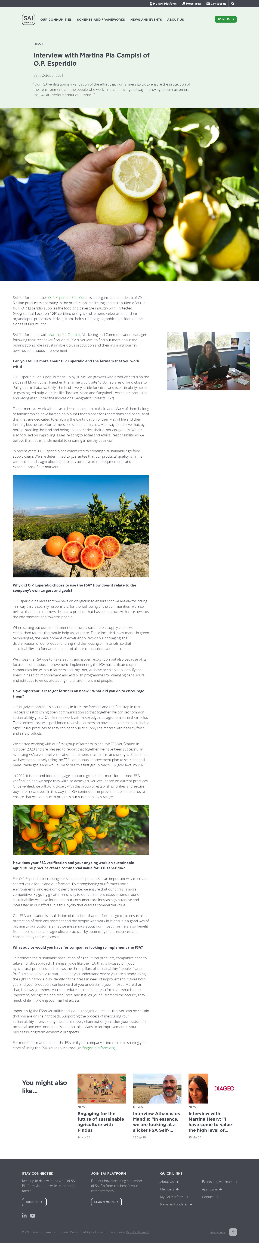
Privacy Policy (217, 1232)
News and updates (174, 1204)
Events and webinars (217, 1181)
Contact (208, 1197)
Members (167, 1189)
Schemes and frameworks (101, 19)
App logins (209, 1189)
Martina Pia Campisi (64, 334)
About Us (167, 1181)
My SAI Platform (165, 3)
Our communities (56, 19)
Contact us (218, 3)
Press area (193, 3)
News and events (146, 19)
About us (175, 19)
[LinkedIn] (24, 1215)
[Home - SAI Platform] (28, 19)
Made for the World (137, 1232)
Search (233, 3)
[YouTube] (32, 1216)
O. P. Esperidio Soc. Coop (68, 297)
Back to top (233, 1232)
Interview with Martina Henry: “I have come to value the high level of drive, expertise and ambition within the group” (211, 1130)
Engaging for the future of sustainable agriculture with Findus (101, 1122)
